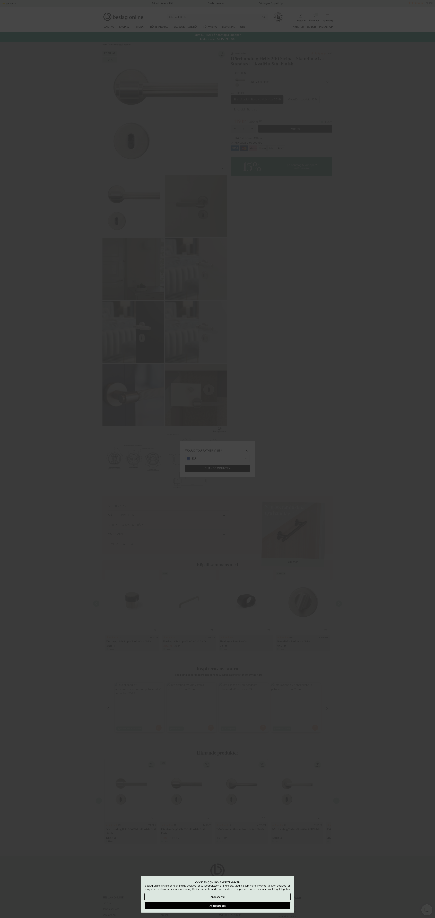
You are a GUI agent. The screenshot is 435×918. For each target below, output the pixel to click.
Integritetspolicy (281, 889)
